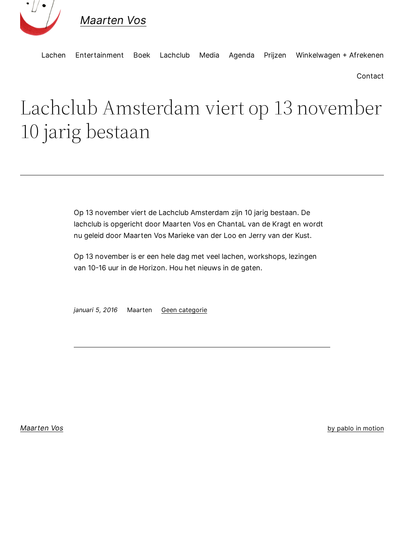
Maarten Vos (113, 20)
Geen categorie (184, 310)
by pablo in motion (355, 428)
